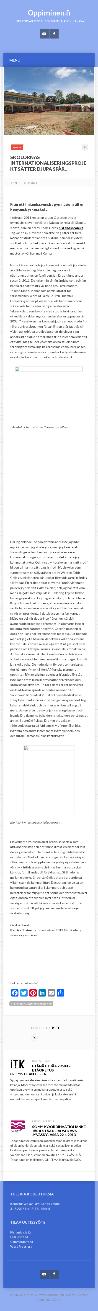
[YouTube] (44, 34)
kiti (17, 182)
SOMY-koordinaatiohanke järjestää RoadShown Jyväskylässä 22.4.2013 (59, 1130)
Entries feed (19, 1237)
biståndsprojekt (71, 228)
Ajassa (17, 147)
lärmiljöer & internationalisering (32, 1003)
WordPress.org (21, 1246)
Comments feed (21, 1242)
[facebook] (54, 34)
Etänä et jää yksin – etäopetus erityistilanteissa (40, 1070)
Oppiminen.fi (49, 12)
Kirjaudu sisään (21, 1232)
